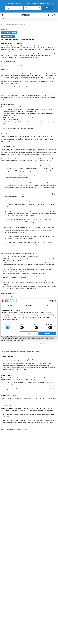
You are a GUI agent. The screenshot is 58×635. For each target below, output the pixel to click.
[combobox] (14, 8)
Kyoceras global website (22, 429)
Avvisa (28, 333)
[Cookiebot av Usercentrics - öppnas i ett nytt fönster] (50, 301)
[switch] (22, 327)
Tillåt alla (47, 333)
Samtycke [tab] (10, 305)
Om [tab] (48, 305)
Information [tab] (29, 305)
